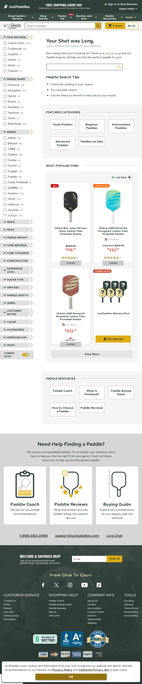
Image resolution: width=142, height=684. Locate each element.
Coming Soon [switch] (9, 354)
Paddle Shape (16, 79)
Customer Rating (14, 312)
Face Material (16, 37)
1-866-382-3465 (34, 535)
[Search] (98, 25)
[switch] (122, 177)
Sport (11, 345)
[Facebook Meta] (43, 585)
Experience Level (14, 270)
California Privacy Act (94, 670)
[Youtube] (84, 585)
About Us (92, 601)
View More (91, 354)
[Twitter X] (56, 585)
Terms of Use (131, 608)
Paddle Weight (17, 237)
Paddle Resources (109, 17)
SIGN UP (114, 559)
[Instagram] (70, 585)
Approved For (16, 337)
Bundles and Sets (84, 17)
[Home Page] (17, 6)
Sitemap (128, 604)
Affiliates (92, 623)
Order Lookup (11, 615)
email (117, 53)
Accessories (15, 329)
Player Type (15, 279)
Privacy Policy (62, 670)
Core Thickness (18, 253)
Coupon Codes (95, 612)
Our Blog (129, 601)
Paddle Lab (65, 16)
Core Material (17, 245)
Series (11, 303)
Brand (11, 132)
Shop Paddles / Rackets (17, 17)
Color (11, 322)
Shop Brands (43, 17)
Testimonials (94, 619)
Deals (129, 17)
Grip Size (13, 287)
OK (71, 676)
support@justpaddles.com (77, 535)
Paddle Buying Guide (60, 604)
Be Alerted (115, 339)
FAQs (7, 604)
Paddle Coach (56, 601)
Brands (53, 612)
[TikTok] (99, 585)
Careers (91, 604)
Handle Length (17, 295)
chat (107, 53)
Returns (8, 608)
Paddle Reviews (57, 608)
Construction (17, 261)
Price (10, 230)
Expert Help (126, 8)
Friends (91, 615)
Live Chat (114, 535)
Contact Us (10, 601)
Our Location (94, 608)
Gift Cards (54, 615)
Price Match (10, 619)
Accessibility (131, 615)
